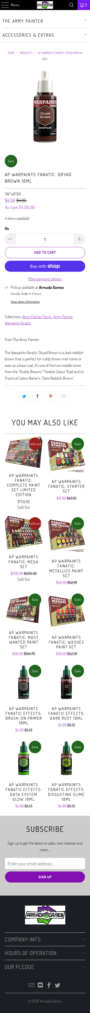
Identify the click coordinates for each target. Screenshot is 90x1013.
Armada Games (51, 1001)
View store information (25, 301)
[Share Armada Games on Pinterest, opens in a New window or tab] (51, 396)
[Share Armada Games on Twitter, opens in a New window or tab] (24, 396)
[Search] (71, 5)
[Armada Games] (45, 5)
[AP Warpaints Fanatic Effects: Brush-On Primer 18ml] (23, 682)
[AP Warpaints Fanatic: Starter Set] (66, 455)
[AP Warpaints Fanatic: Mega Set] (23, 533)
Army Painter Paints (37, 316)
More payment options (45, 278)
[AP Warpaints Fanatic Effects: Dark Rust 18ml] (66, 682)
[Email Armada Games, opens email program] (32, 985)
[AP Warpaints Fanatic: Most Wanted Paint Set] (23, 608)
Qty (7, 228)
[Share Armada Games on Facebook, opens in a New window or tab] (37, 396)
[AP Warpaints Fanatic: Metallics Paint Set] (66, 535)
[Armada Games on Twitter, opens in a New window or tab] (58, 985)
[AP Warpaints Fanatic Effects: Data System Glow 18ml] (23, 758)
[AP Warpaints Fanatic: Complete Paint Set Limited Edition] (23, 452)
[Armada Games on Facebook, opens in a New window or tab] (49, 985)
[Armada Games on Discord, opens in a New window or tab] (40, 985)
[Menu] (2, 5)
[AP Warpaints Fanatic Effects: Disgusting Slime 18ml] (66, 758)
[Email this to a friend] (64, 396)
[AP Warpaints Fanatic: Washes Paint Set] (66, 611)
